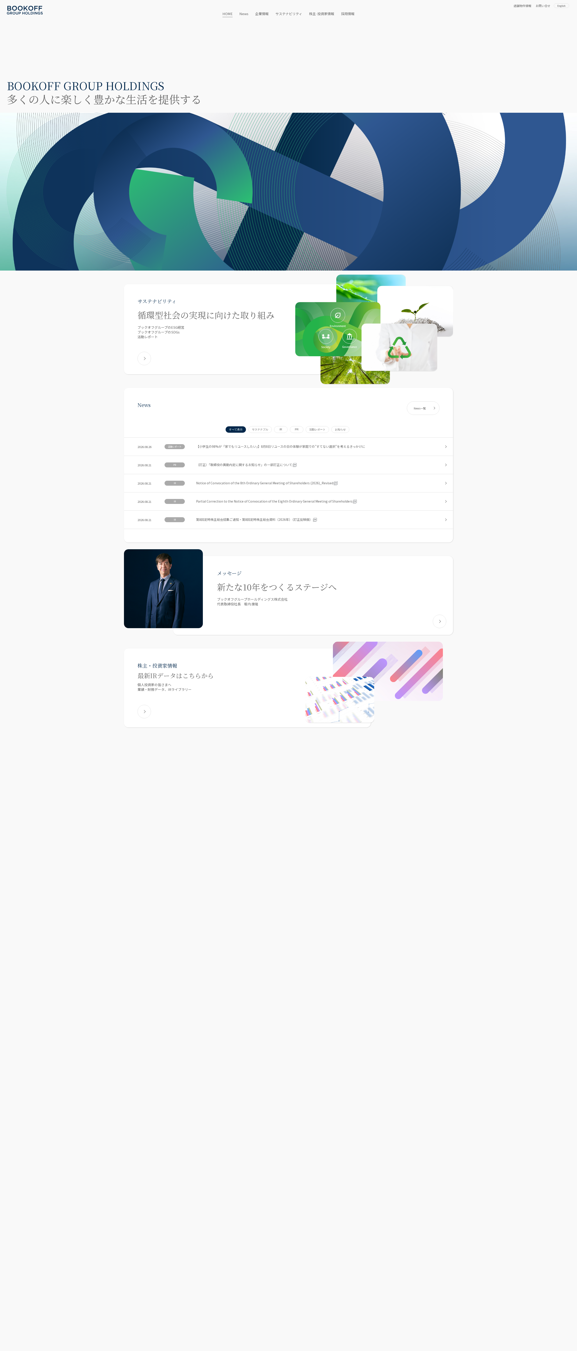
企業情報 (262, 13)
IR (280, 429)
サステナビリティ (288, 13)
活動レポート (317, 429)
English (561, 5)
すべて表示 (236, 429)
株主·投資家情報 (321, 13)
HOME (227, 13)
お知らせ (340, 429)
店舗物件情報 (522, 6)
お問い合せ (543, 6)
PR (297, 429)
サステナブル (260, 429)
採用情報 (348, 13)
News (243, 13)
